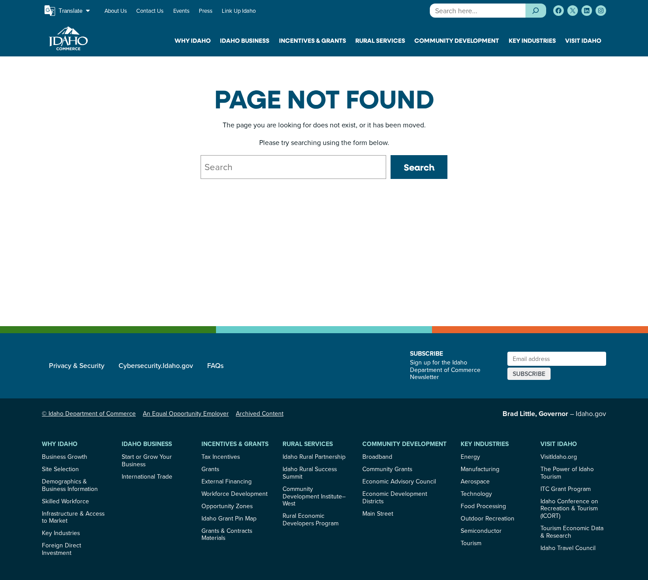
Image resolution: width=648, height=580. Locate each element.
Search (419, 167)
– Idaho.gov (554, 413)
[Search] (535, 11)
